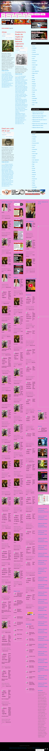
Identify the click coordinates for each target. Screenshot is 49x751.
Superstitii (34, 100)
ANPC (33, 620)
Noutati (33, 87)
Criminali (34, 52)
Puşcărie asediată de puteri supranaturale (33, 500)
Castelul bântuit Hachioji (33, 400)
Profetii (33, 92)
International (18, 14)
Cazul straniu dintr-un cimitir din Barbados (33, 300)
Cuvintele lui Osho (32, 656)
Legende (34, 66)
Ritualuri (8, 16)
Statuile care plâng (33, 563)
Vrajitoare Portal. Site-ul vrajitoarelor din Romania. (25, 5)
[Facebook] (45, 2)
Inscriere (34, 56)
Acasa (3, 14)
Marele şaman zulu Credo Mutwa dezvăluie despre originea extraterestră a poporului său (18, 602)
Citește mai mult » (17, 383)
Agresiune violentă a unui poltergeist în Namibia (33, 550)
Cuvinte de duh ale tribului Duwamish (31, 650)
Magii (33, 75)
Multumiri (31, 14)
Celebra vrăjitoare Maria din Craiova (9, 396)
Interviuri (37, 14)
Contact (28, 16)
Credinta (14, 16)
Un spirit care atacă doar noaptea (33, 516)
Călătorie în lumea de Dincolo (33, 597)
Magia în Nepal (19, 634)
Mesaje (43, 14)
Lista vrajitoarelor (10, 14)
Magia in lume (35, 73)
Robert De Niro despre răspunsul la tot (32, 633)
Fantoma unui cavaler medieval (33, 482)
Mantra (34, 747)
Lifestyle (33, 69)
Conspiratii (34, 48)
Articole (25, 14)
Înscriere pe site (21, 16)
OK (21, 204)
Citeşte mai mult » (7, 218)
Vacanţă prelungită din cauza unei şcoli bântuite (33, 385)
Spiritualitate (34, 98)
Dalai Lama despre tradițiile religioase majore (32, 683)
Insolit (33, 58)
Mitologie (34, 83)
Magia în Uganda (20, 629)
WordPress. (38, 747)
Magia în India (19, 638)
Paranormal (34, 90)
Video (3, 16)
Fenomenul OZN (35, 54)
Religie (33, 94)
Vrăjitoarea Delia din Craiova (37, 127)
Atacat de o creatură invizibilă (33, 451)
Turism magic (35, 102)
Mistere (33, 81)
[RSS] (47, 2)
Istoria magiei (34, 64)
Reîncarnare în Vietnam (33, 434)
